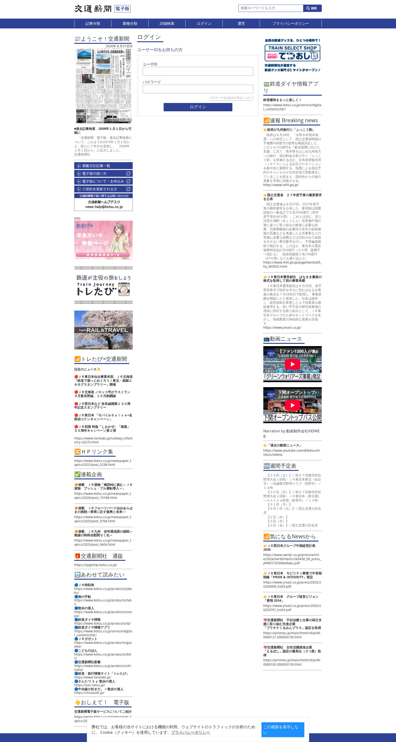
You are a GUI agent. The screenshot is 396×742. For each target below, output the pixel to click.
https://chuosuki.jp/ (89, 692)
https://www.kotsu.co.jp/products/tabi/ (103, 602)
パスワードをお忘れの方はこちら (230, 98)
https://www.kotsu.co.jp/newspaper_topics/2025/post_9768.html (102, 519)
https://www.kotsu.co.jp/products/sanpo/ (103, 614)
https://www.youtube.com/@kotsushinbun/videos (291, 452)
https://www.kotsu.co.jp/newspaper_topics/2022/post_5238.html (102, 463)
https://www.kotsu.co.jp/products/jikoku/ (103, 590)
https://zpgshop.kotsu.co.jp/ (95, 565)
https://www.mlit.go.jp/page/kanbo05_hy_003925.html (292, 264)
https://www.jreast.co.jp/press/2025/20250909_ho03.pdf (292, 584)
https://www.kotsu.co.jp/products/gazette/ (103, 644)
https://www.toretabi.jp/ (92, 677)
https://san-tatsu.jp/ (89, 685)
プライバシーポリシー (190, 732)
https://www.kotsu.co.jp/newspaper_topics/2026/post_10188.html (102, 495)
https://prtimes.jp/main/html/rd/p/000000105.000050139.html (291, 662)
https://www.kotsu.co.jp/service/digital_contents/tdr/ (103, 633)
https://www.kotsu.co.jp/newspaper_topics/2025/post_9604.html (102, 542)
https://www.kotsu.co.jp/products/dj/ (102, 623)
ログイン (198, 107)
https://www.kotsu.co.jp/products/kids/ (102, 656)
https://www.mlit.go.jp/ (281, 185)
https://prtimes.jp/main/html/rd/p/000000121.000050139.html (291, 635)
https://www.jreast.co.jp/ (282, 327)
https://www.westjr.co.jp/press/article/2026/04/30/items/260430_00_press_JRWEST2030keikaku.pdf (292, 559)
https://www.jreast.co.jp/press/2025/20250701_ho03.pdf (292, 607)
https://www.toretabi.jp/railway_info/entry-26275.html (103, 440)
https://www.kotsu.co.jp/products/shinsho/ (102, 668)
